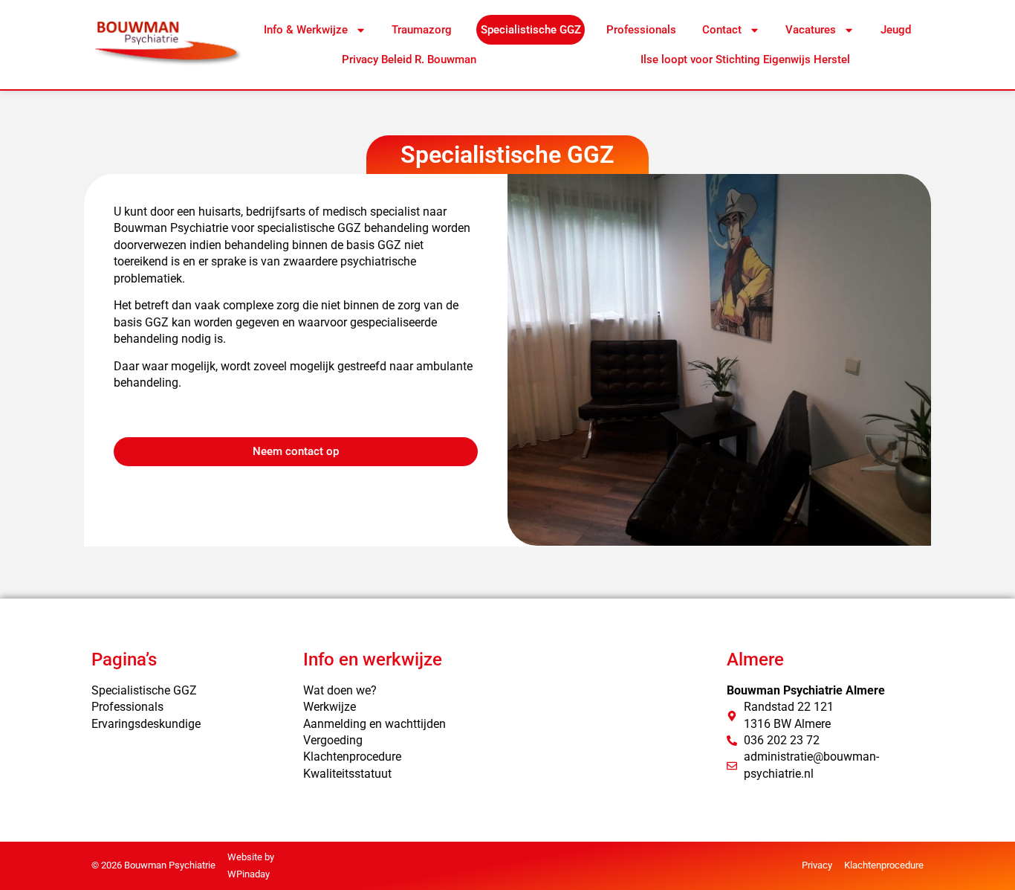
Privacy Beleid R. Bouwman (409, 59)
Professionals (641, 29)
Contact (722, 29)
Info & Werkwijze (306, 29)
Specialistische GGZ (531, 29)
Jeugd (896, 29)
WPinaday (248, 874)
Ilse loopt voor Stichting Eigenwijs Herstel (745, 59)
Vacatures (810, 29)
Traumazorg (423, 29)
